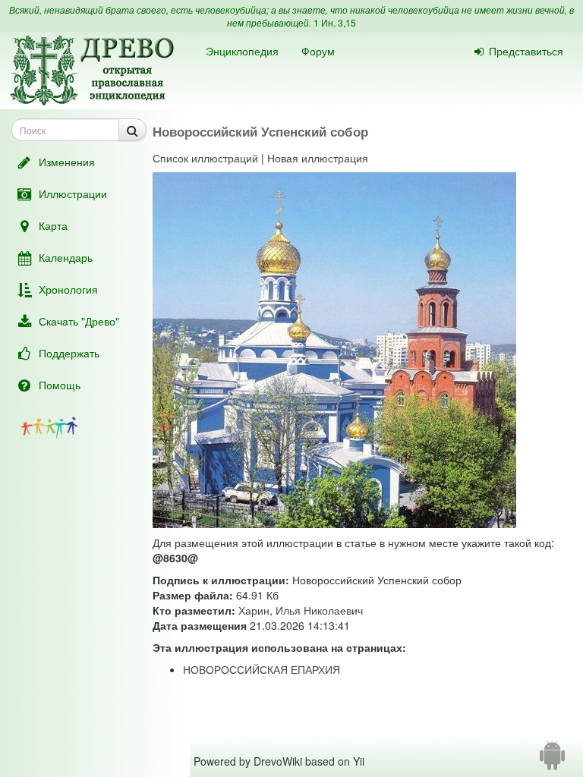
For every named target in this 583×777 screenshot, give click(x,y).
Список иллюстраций (205, 157)
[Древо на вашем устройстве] (552, 761)
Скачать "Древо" (79, 321)
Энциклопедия (242, 50)
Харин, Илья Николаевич (300, 610)
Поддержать (69, 352)
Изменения (67, 161)
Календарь (66, 257)
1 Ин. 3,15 (335, 22)
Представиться (526, 50)
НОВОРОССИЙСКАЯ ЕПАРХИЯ (261, 669)
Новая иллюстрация (317, 157)
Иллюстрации (73, 193)
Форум (318, 50)
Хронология (68, 289)
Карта (53, 225)
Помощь (59, 384)
